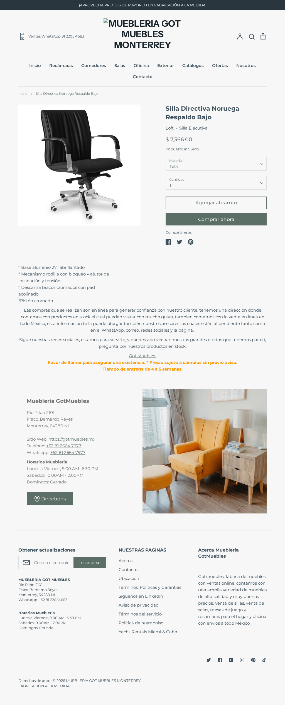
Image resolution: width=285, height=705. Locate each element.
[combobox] (216, 164)
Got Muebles (142, 355)
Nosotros (246, 65)
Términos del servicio (140, 614)
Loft (170, 128)
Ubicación (129, 578)
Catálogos (193, 65)
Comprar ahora (216, 219)
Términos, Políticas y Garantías (150, 587)
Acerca (126, 560)
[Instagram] (242, 660)
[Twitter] (208, 660)
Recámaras (61, 65)
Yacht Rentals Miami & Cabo (148, 631)
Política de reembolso (141, 622)
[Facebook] (219, 660)
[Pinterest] (253, 660)
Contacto (143, 76)
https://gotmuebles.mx (71, 439)
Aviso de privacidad (139, 605)
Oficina (141, 65)
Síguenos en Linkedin (141, 596)
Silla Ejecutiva (193, 128)
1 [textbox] (170, 185)
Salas (119, 65)
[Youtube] (231, 660)
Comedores (93, 65)
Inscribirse (89, 562)
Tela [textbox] (173, 166)
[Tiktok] (264, 660)
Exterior (165, 65)
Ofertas (220, 65)
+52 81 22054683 (53, 599)
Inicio (35, 65)
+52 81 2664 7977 (63, 445)
